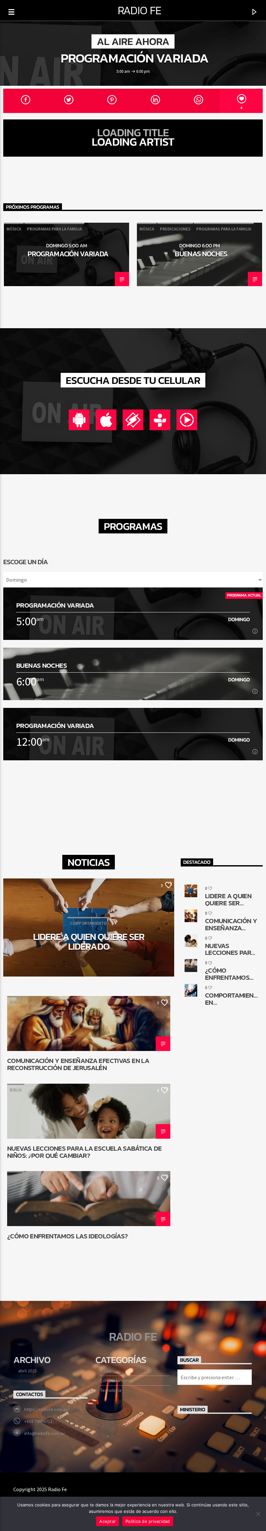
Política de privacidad (148, 1521)
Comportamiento (116, 1380)
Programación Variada (135, 58)
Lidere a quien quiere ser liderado (88, 941)
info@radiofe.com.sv (44, 1433)
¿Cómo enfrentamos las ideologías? (67, 1237)
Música (13, 229)
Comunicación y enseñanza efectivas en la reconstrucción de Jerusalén (78, 1064)
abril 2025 (27, 1371)
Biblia (16, 1002)
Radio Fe (140, 10)
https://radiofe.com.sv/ (47, 1409)
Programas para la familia (54, 229)
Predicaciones (175, 229)
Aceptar (107, 1521)
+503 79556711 (38, 1421)
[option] (66, 254)
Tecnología (110, 1390)
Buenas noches (201, 253)
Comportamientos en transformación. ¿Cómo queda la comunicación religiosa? (232, 998)
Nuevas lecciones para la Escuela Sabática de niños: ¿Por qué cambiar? (84, 1151)
